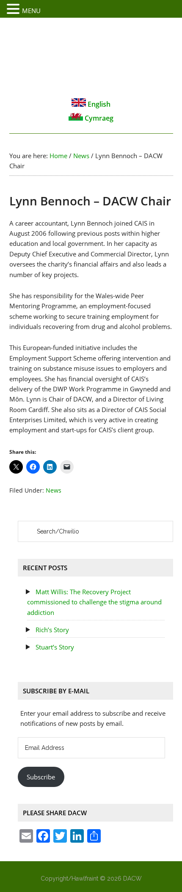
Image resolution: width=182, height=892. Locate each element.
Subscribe (41, 777)
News (53, 490)
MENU (31, 10)
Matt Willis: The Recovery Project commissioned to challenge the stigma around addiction (94, 602)
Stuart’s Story (55, 647)
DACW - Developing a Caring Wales (91, 57)
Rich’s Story (52, 629)
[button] (14, 9)
